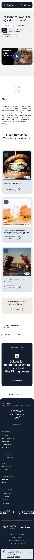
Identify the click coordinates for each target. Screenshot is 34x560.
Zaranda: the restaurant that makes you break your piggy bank (16, 232)
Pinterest (5, 503)
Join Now (18, 380)
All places (5, 447)
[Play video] (17, 56)
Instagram (6, 493)
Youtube (5, 500)
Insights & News (7, 457)
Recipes (4, 460)
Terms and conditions (17, 534)
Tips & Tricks (6, 466)
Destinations (6, 444)
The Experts (6, 441)
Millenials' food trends (12, 183)
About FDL (5, 480)
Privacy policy (17, 537)
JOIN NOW (10, 557)
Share (18, 309)
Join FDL (5, 482)
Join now (18, 424)
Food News (18, 334)
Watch (11, 189)
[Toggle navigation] (29, 5)
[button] (21, 5)
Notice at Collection (17, 544)
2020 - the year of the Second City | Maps (15, 281)
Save (8, 36)
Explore (9, 403)
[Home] (8, 5)
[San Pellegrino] (25, 528)
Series (4, 463)
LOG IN (17, 557)
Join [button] (25, 5)
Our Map (5, 435)
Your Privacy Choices (17, 541)
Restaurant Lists (8, 438)
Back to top (14, 394)
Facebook (5, 496)
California (7, 334)
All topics (5, 469)
